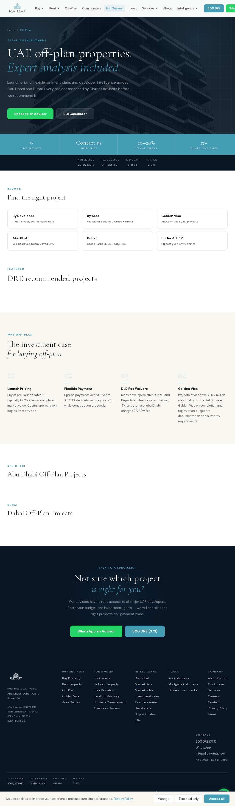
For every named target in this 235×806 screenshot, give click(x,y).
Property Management (110, 702)
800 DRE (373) (144, 631)
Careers (214, 696)
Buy (37, 8)
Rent (52, 8)
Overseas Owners (107, 708)
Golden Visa (70, 696)
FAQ (138, 720)
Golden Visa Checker (183, 690)
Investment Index (147, 696)
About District (218, 678)
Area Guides (71, 702)
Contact (214, 702)
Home (11, 30)
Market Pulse (144, 690)
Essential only (189, 799)
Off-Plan (71, 8)
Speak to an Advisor (30, 114)
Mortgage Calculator (183, 684)
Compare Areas (146, 702)
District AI (142, 678)
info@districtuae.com (211, 753)
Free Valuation (104, 690)
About (167, 8)
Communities (91, 8)
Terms (212, 714)
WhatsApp (203, 747)
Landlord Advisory (107, 696)
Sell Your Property (106, 684)
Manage (163, 799)
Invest (132, 8)
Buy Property (71, 678)
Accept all (217, 799)
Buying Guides (145, 714)
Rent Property (72, 684)
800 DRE (214, 8)
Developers (143, 708)
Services (148, 8)
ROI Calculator (75, 114)
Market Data (144, 684)
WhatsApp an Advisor (96, 631)
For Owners (114, 8)
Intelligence (185, 8)
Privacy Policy (123, 799)
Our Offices (216, 684)
